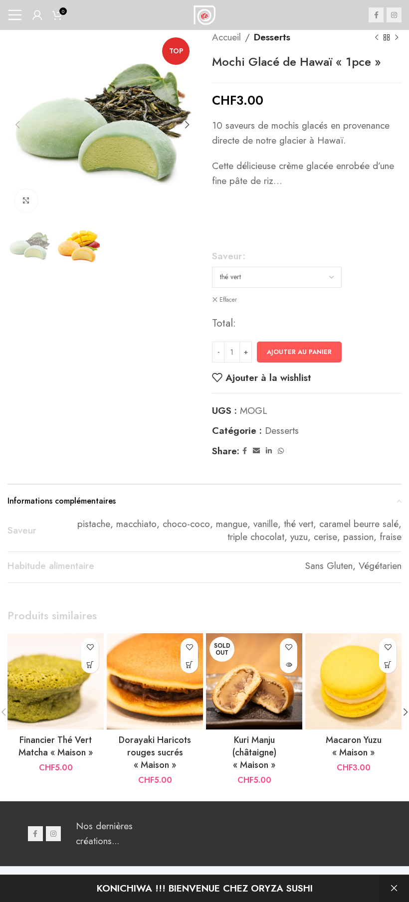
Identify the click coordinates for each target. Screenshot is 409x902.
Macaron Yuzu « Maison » (354, 746)
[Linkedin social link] (269, 451)
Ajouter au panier (299, 352)
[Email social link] (256, 451)
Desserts (272, 37)
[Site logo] (204, 13)
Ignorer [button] (394, 888)
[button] (90, 664)
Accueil (226, 37)
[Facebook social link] (376, 14)
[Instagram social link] (394, 14)
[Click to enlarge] (26, 200)
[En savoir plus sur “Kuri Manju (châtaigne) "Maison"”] (288, 664)
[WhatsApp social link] (281, 451)
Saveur (227, 256)
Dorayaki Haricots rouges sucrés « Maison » (155, 752)
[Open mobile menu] (14, 15)
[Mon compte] (37, 15)
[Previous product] (377, 37)
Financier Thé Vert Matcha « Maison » (55, 746)
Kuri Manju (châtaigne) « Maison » (254, 752)
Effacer (228, 300)
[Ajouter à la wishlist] (90, 647)
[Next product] (397, 37)
